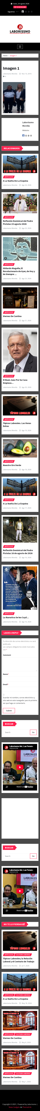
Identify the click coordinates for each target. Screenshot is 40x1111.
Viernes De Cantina (12, 316)
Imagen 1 (13, 56)
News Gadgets (14, 1107)
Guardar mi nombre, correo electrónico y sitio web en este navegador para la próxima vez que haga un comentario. (20, 700)
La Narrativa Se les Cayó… (16, 617)
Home (5, 56)
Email (5, 684)
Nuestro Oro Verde (12, 465)
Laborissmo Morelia (10, 74)
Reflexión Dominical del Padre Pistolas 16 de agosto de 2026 (18, 552)
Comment (7, 655)
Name (6, 674)
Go (33, 732)
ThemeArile (27, 1107)
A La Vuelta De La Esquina (15, 180)
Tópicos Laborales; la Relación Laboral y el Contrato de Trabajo (18, 960)
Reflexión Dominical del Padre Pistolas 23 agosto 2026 (18, 222)
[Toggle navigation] (20, 47)
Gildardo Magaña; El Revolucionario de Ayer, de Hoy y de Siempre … (19, 271)
